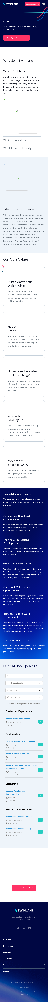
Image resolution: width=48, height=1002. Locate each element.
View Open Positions (15, 38)
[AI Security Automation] (10, 4)
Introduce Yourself (22, 888)
